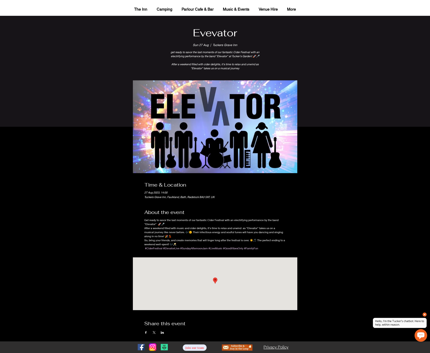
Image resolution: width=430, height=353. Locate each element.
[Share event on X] (154, 332)
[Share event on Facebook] (145, 332)
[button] (268, 9)
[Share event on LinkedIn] (162, 332)
